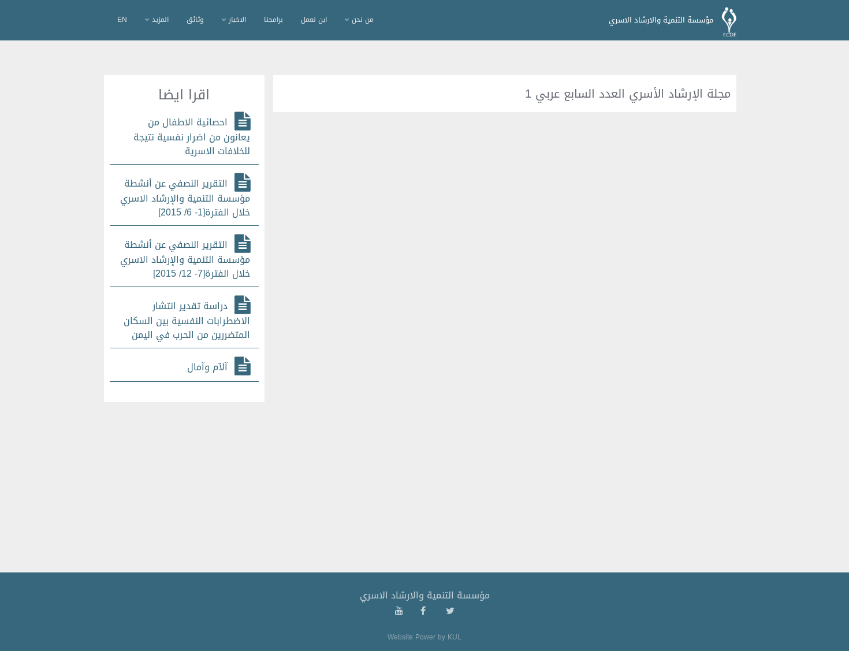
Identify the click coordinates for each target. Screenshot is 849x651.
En (122, 19)
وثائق (195, 19)
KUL (454, 637)
